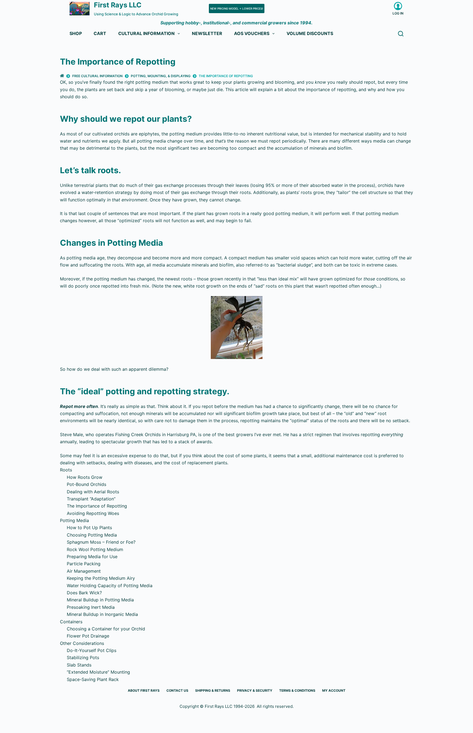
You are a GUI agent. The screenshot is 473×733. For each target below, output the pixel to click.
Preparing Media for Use (92, 556)
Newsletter (207, 33)
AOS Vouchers (251, 33)
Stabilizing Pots (83, 657)
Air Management (84, 571)
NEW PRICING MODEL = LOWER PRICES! (236, 8)
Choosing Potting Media (92, 535)
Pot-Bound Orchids (86, 484)
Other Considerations (82, 643)
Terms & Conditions (297, 690)
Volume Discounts (310, 33)
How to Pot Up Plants (89, 527)
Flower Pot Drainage (88, 636)
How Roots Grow (84, 477)
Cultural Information (146, 33)
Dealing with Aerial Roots (93, 491)
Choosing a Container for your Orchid (106, 628)
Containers (71, 621)
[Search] (400, 33)
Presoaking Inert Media (91, 607)
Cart (100, 33)
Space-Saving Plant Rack (93, 679)
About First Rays (144, 690)
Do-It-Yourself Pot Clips (91, 650)
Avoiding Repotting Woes (93, 513)
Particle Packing (83, 563)
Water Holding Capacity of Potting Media (109, 585)
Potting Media (74, 520)
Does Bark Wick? (84, 592)
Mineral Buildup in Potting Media (100, 599)
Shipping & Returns (212, 690)
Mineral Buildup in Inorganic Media (102, 614)
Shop (76, 33)
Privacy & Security (254, 690)
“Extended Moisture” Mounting (98, 672)
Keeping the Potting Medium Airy (101, 578)
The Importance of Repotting (97, 506)
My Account (333, 690)
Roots (66, 470)
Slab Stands (79, 665)
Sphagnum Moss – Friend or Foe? (101, 542)
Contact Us (177, 690)
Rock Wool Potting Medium (95, 549)
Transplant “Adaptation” (91, 499)
